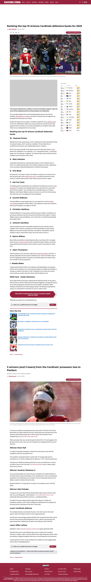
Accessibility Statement (32, 574)
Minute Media (10, 578)
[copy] (19, 33)
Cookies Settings (63, 574)
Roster (46, 2)
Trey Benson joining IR (36, 464)
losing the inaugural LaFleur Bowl (29, 529)
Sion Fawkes (12, 29)
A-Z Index (47, 574)
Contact (46, 569)
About (11, 569)
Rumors (28, 2)
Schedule (34, 2)
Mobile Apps (77, 569)
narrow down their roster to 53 (28, 436)
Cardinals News (19, 354)
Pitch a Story (28, 571)
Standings (41, 2)
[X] (82, 2)
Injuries (52, 2)
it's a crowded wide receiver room (43, 495)
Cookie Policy (77, 571)
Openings (28, 569)
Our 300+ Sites (62, 569)
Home (11, 354)
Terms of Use (62, 571)
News (23, 2)
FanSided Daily (14, 571)
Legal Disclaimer (14, 574)
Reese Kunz (12, 376)
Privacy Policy (48, 571)
